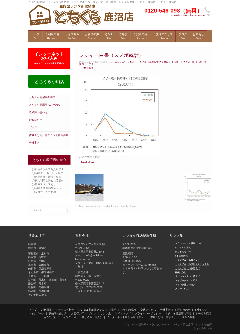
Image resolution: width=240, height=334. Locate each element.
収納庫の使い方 (38, 112)
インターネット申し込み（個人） (83, 317)
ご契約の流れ (128, 309)
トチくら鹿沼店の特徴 (178, 313)
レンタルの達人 (183, 247)
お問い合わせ (182, 309)
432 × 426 (120, 62)
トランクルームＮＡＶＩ (187, 260)
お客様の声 (35, 119)
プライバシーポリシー (148, 313)
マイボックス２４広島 (186, 280)
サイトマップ (123, 313)
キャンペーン (36, 313)
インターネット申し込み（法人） (126, 317)
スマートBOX (182, 288)
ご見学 (112, 309)
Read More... (88, 162)
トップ (33, 309)
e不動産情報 (181, 255)
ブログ (33, 127)
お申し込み (201, 309)
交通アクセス (148, 309)
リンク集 (105, 313)
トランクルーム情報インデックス (192, 264)
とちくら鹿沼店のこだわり (45, 104)
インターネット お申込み (49, 58)
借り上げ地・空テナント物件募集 (48, 135)
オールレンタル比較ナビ (187, 276)
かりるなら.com (183, 251)
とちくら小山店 (49, 81)
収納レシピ (180, 272)
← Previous (86, 67)
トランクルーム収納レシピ (188, 243)
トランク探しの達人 (185, 284)
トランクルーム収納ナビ (187, 268)
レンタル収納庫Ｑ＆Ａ (91, 309)
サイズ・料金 (66, 309)
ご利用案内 (47, 309)
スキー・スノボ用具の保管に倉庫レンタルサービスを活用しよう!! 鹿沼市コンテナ (143, 63)
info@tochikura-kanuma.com (188, 14)
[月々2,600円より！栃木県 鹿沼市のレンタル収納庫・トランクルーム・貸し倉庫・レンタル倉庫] (80, 14)
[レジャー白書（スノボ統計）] (119, 114)
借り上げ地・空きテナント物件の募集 (172, 317)
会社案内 (34, 142)
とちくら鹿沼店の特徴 (42, 97)
